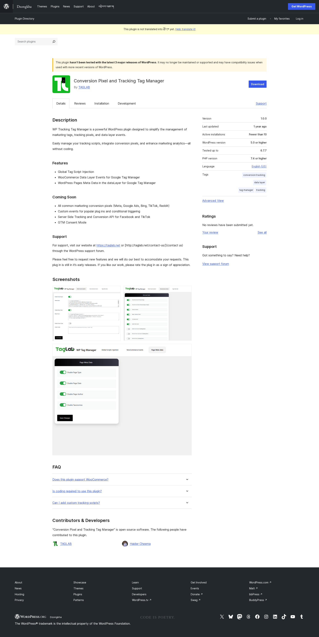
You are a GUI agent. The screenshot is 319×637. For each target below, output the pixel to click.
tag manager (246, 190)
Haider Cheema (140, 544)
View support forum (215, 264)
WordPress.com (260, 582)
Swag (196, 600)
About (18, 582)
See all (262, 232)
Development (127, 103)
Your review (210, 232)
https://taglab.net (108, 245)
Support (261, 103)
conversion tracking (254, 175)
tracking (260, 190)
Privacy (19, 600)
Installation (101, 103)
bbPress (256, 594)
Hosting (19, 594)
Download (257, 84)
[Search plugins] (54, 41)
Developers (139, 594)
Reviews (80, 103)
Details (61, 103)
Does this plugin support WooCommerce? (80, 479)
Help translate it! (185, 29)
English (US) (259, 166)
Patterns (78, 600)
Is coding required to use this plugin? (77, 491)
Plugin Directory (24, 18)
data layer (259, 182)
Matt (253, 588)
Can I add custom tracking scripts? (76, 503)
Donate (197, 594)
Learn (135, 582)
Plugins (77, 594)
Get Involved (199, 582)
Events (195, 588)
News (18, 588)
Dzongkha (56, 617)
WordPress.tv (142, 600)
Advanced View (213, 200)
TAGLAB (84, 87)
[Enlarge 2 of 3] (186, 291)
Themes (78, 588)
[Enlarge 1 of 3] (115, 291)
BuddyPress (258, 600)
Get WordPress (301, 6)
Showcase (79, 582)
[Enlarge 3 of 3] (186, 349)
